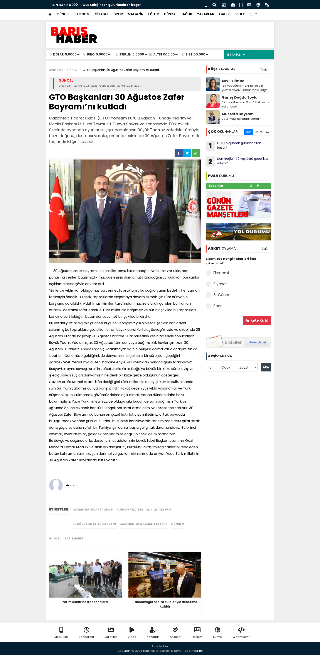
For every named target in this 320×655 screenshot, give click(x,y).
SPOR (118, 14)
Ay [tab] (267, 132)
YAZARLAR (205, 14)
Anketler (176, 637)
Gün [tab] (248, 132)
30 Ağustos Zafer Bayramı (94, 524)
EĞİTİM (153, 14)
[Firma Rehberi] (233, 4)
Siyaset (220, 284)
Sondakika (86, 637)
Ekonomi (221, 272)
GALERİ (225, 14)
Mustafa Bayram (238, 113)
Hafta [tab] (259, 132)
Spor (217, 306)
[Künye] (258, 4)
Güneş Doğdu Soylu (240, 97)
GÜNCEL (63, 14)
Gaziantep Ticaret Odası (93, 509)
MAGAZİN (135, 14)
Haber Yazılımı (193, 651)
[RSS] (267, 4)
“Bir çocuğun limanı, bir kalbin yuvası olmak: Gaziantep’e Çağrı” (245, 88)
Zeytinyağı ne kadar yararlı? (241, 119)
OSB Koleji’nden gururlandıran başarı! (235, 146)
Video (132, 637)
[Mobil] (206, 4)
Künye (217, 637)
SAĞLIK (186, 14)
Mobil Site (61, 637)
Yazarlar (153, 637)
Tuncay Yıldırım (130, 509)
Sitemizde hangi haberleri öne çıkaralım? (231, 261)
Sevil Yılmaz (233, 80)
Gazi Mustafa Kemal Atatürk (144, 524)
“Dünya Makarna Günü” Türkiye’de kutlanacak (245, 104)
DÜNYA (170, 14)
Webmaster (241, 637)
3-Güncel (222, 294)
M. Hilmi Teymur (158, 509)
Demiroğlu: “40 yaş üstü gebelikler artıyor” (238, 161)
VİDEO (240, 14)
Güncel (55, 538)
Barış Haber (74, 538)
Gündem (177, 524)
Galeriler (111, 637)
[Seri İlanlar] (241, 4)
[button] (253, 14)
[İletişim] (223, 4)
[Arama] (214, 4)
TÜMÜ (264, 69)
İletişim (197, 637)
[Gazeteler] (249, 4)
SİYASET (102, 14)
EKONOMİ (82, 14)
